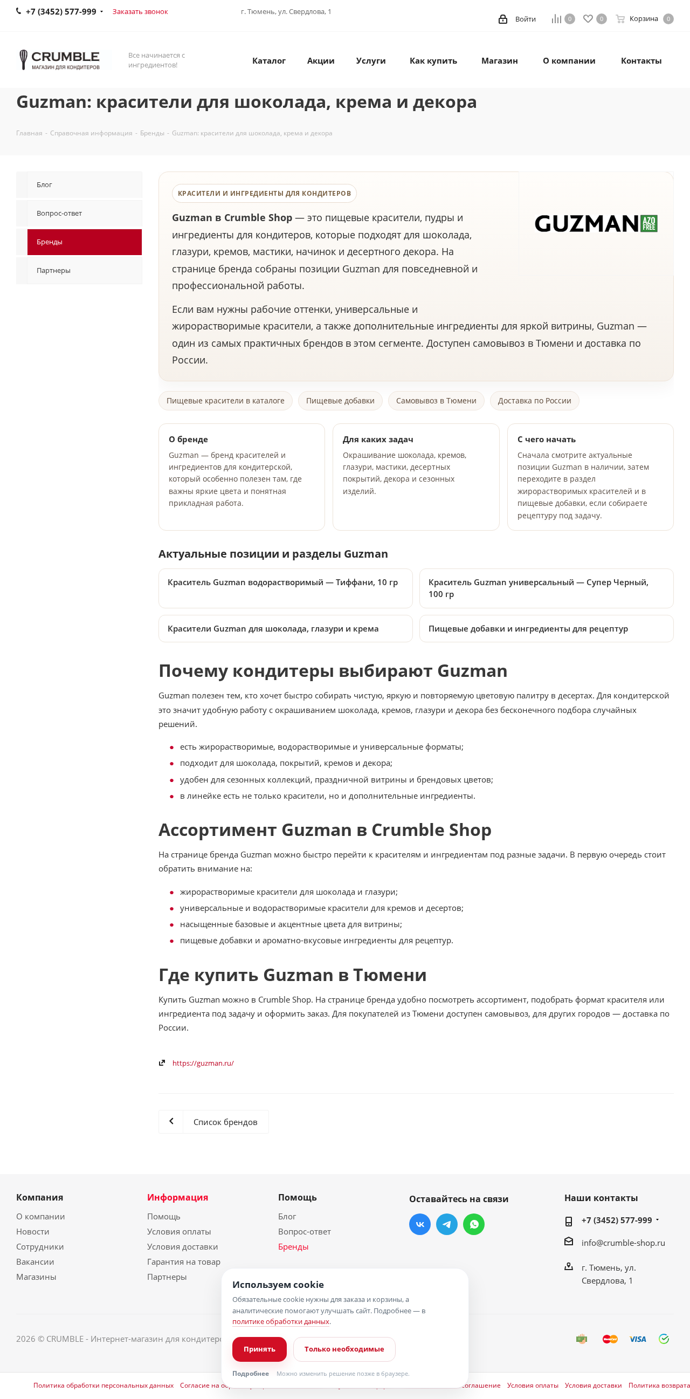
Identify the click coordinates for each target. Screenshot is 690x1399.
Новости (33, 1231)
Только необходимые (344, 1349)
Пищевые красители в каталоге (226, 400)
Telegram (447, 1224)
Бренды (293, 1246)
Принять (259, 1349)
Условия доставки (182, 1246)
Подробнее (250, 1373)
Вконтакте (420, 1224)
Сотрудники (40, 1246)
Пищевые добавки (340, 400)
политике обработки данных (280, 1321)
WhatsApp (474, 1224)
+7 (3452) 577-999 (617, 1220)
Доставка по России (534, 400)
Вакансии (35, 1261)
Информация (177, 1197)
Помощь (164, 1216)
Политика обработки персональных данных (103, 1385)
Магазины (36, 1276)
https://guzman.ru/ (203, 1063)
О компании (40, 1216)
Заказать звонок (140, 11)
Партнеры (167, 1276)
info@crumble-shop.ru (623, 1242)
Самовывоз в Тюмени (436, 400)
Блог (287, 1216)
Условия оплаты (179, 1231)
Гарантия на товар (183, 1261)
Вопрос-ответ (304, 1231)
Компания (39, 1197)
